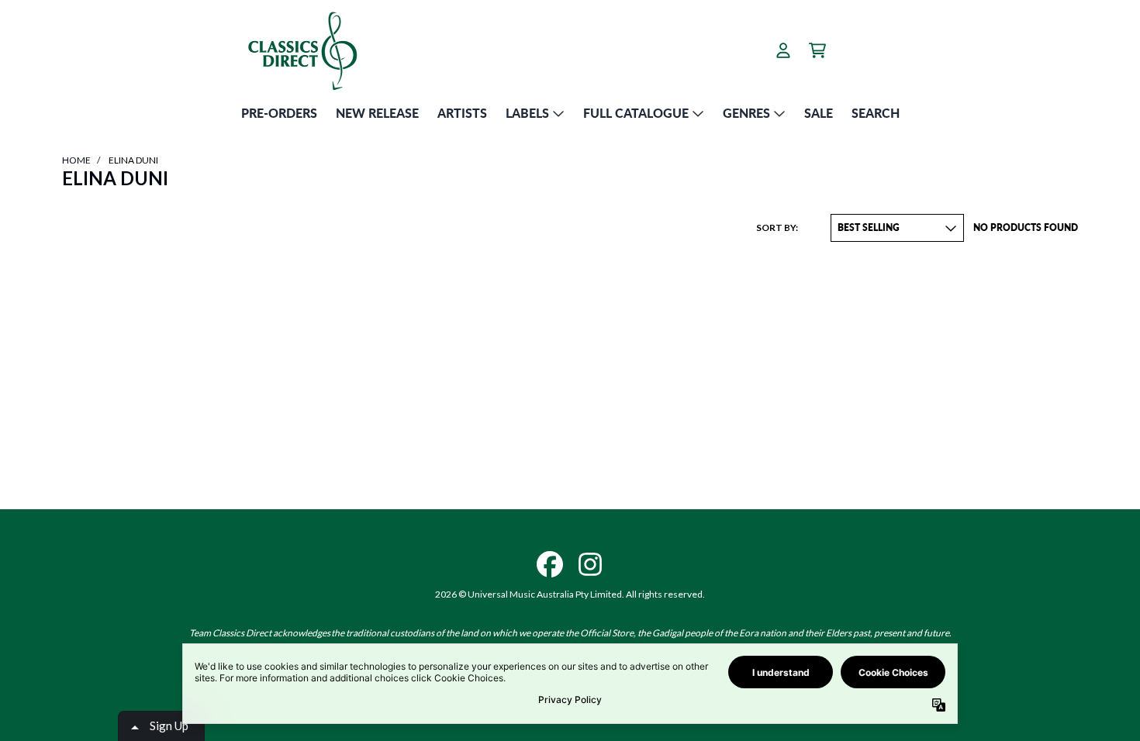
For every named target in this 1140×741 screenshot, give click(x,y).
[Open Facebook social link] (550, 564)
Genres (746, 112)
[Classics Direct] (302, 50)
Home (76, 160)
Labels (527, 112)
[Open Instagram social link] (590, 564)
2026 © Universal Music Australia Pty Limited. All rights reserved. (570, 594)
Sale (818, 112)
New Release (377, 112)
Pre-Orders (279, 112)
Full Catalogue (636, 112)
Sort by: (777, 227)
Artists (462, 112)
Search (876, 112)
